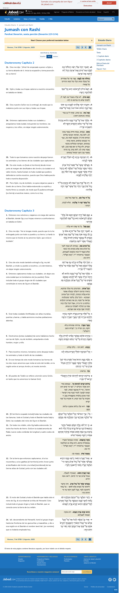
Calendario (40, 561)
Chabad (32, 579)
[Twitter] (114, 579)
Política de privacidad (97, 587)
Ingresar (57, 12)
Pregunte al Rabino (68, 12)
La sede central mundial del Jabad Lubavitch (73, 579)
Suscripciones (41, 565)
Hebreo (55, 56)
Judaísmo (17, 19)
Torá (60, 580)
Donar (99, 12)
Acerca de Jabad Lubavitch (92, 559)
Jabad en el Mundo (90, 563)
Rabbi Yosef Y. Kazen (46, 580)
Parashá (66, 561)
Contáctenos (111, 587)
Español (42, 56)
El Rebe (86, 561)
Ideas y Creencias (30, 19)
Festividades (68, 559)
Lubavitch (37, 579)
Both (49, 56)
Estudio (7, 19)
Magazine (21, 561)
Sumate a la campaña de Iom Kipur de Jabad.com (56, 3)
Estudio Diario (10, 25)
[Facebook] (110, 579)
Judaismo (65, 580)
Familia (42, 19)
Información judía (74, 580)
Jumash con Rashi (26, 25)
